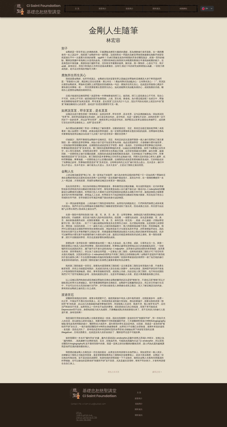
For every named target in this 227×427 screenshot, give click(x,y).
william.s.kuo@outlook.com (94, 404)
